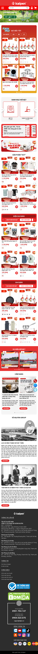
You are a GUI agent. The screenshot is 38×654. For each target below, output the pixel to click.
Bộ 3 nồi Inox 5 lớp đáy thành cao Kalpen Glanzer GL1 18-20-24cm (27, 84)
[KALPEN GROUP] (19, 3)
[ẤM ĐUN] (27, 111)
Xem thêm (6, 408)
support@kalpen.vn (19, 621)
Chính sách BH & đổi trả (7, 577)
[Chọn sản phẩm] (16, 59)
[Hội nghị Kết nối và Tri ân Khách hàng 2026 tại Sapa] (10, 359)
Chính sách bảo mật (6, 575)
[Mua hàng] (16, 86)
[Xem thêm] (35, 342)
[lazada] (19, 635)
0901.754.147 (19, 611)
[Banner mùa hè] (19, 145)
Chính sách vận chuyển (6, 573)
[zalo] (15, 630)
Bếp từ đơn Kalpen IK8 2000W (10, 82)
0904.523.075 (19, 618)
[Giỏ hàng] (35, 7)
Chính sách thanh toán (6, 579)
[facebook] (28, 635)
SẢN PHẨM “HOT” (19, 155)
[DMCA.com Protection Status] (19, 596)
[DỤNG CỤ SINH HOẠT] (10, 111)
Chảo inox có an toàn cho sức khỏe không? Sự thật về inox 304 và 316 (27, 396)
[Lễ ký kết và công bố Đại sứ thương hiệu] (19, 16)
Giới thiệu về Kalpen (6, 564)
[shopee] (15, 635)
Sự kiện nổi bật (4, 566)
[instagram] (24, 635)
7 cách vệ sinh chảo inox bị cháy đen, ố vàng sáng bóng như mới (10, 396)
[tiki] (24, 630)
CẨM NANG (19, 374)
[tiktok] (28, 630)
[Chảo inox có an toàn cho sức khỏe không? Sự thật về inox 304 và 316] (28, 385)
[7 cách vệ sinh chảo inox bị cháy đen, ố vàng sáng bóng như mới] (10, 385)
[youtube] (19, 630)
